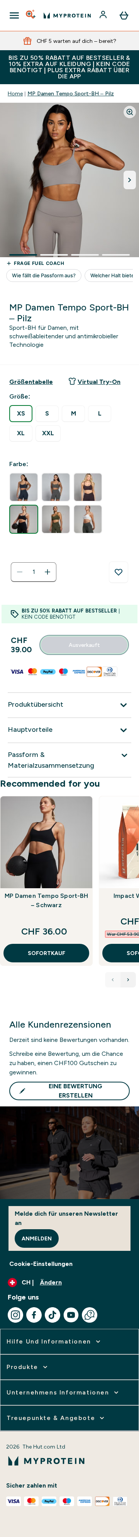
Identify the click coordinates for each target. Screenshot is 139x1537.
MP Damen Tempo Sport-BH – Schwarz (46, 900)
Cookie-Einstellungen (41, 1263)
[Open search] (31, 15)
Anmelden (37, 1238)
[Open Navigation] (14, 15)
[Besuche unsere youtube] (71, 1315)
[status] (33, 572)
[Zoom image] (130, 112)
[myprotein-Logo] (67, 15)
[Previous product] (112, 979)
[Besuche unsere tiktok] (52, 1315)
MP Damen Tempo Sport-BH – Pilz (70, 93)
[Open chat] (89, 1315)
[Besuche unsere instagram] (15, 1315)
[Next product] (128, 979)
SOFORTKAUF (46, 953)
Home (15, 93)
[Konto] (104, 15)
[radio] (20, 413)
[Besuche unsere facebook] (34, 1315)
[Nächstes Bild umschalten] (130, 180)
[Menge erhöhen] (47, 572)
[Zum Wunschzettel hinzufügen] (118, 572)
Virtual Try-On (99, 381)
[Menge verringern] (19, 572)
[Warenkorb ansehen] (124, 15)
